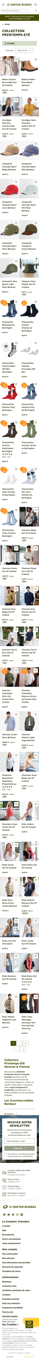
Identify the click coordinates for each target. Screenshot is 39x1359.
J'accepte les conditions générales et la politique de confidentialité (21, 1155)
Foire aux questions (11, 1303)
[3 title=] (7, 454)
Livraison (6, 1295)
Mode (7, 24)
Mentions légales (10, 1316)
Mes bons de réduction (12, 1267)
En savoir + (9, 1114)
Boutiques (6, 1282)
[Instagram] (17, 1214)
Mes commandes (10, 1254)
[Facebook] (4, 1214)
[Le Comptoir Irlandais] (19, 4)
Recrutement (8, 1235)
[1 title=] (3, 454)
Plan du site (7, 1312)
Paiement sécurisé (10, 1299)
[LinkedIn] (22, 1214)
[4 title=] (9, 454)
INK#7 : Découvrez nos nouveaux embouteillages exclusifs (19, 17)
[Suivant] (23, 1049)
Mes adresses (8, 1258)
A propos (6, 1226)
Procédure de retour (11, 1271)
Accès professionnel (11, 1243)
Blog (4, 1230)
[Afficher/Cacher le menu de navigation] (3, 4)
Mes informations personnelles (16, 1262)
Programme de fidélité (12, 1308)
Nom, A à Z (22, 50)
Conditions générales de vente (16, 1290)
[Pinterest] (13, 1214)
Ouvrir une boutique (11, 1239)
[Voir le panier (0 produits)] (35, 4)
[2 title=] (5, 454)
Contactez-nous (9, 1286)
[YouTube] (8, 1214)
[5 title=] (11, 454)
